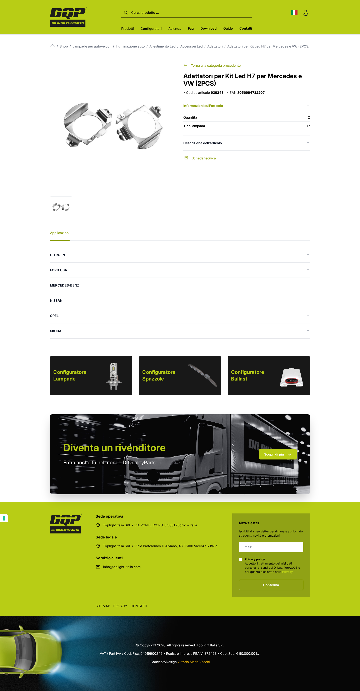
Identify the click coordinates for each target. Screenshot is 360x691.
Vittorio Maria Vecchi (194, 662)
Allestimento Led (162, 46)
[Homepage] (52, 46)
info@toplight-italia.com (122, 567)
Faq (191, 28)
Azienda (174, 28)
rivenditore (114, 447)
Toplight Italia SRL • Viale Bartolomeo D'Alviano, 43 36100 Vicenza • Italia (160, 546)
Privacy (287, 571)
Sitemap (103, 606)
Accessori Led (191, 46)
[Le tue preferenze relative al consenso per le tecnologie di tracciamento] (4, 518)
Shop (64, 46)
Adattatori (215, 46)
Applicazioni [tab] (60, 233)
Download (208, 28)
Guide (228, 28)
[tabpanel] (180, 293)
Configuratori (151, 28)
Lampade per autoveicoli (91, 46)
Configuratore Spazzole (158, 375)
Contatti (245, 28)
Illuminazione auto (130, 46)
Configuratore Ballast (247, 375)
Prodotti (127, 28)
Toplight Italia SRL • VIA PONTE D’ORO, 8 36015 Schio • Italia (150, 525)
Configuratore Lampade (69, 375)
